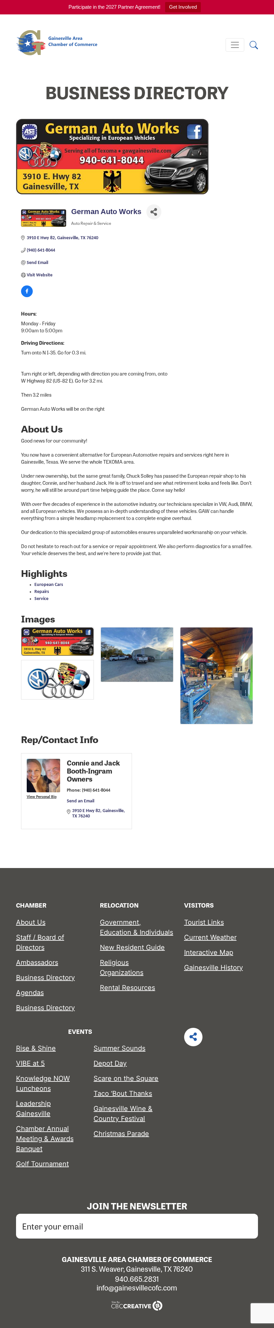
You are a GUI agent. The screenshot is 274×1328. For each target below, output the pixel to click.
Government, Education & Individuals (136, 927)
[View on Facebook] (27, 295)
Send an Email (80, 801)
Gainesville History (213, 968)
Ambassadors (37, 962)
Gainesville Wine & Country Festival (123, 1114)
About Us (30, 922)
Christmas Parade (121, 1134)
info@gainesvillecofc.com (137, 1287)
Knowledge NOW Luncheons (43, 1083)
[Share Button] (153, 211)
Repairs (41, 591)
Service (41, 598)
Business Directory (45, 978)
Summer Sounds (119, 1048)
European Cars (48, 584)
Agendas (30, 993)
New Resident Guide (132, 947)
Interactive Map (208, 952)
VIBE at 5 (30, 1063)
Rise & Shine (36, 1048)
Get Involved (183, 7)
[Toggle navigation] (235, 45)
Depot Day (110, 1063)
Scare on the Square (126, 1078)
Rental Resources (127, 988)
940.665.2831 (137, 1278)
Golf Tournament (42, 1164)
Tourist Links (204, 922)
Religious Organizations (121, 967)
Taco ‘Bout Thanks (123, 1093)
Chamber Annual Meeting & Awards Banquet (45, 1139)
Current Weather (210, 937)
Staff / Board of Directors (40, 942)
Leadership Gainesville (33, 1109)
